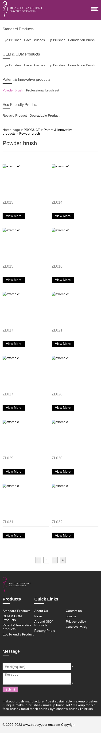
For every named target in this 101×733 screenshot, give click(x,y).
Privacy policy (76, 621)
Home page (11, 130)
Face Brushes (34, 40)
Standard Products (16, 611)
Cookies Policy (76, 627)
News (38, 616)
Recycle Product (15, 115)
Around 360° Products (43, 623)
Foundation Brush (81, 40)
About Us (41, 611)
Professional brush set (42, 90)
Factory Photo (44, 630)
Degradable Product (44, 115)
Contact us (74, 611)
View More (14, 216)
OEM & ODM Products (12, 618)
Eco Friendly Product (18, 634)
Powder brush (13, 90)
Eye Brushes (12, 40)
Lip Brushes (56, 40)
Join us (71, 616)
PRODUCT (32, 130)
